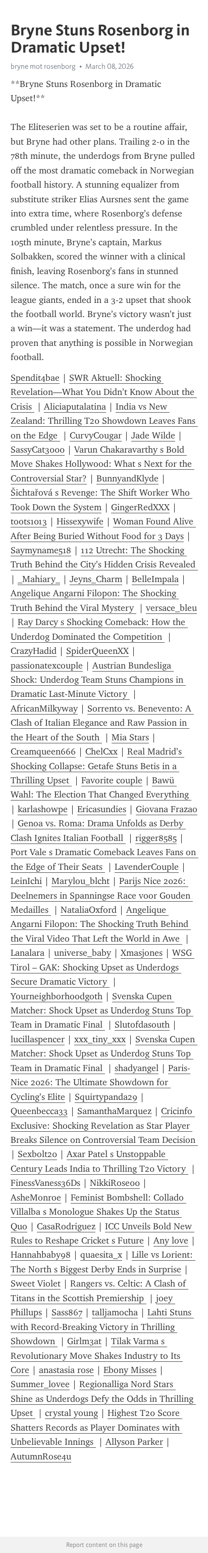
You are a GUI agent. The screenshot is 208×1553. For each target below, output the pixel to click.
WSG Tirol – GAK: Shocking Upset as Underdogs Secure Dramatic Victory (102, 967)
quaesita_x (101, 1254)
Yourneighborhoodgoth (56, 996)
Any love (170, 1240)
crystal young (71, 1412)
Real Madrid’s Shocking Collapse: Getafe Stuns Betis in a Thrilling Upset (97, 766)
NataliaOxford (89, 909)
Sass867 (66, 1312)
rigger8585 (156, 838)
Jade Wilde (153, 435)
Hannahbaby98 (41, 1254)
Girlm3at (84, 1341)
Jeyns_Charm (96, 579)
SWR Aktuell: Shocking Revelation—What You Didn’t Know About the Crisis (104, 392)
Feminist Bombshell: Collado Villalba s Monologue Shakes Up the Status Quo (98, 1212)
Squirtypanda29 (106, 1096)
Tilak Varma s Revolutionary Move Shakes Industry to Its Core (97, 1355)
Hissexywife (80, 521)
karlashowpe (43, 809)
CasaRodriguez (66, 1226)
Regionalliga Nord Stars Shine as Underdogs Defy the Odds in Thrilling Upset (103, 1398)
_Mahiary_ (39, 579)
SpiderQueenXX (97, 650)
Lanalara (27, 952)
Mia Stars (130, 737)
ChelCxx (101, 751)
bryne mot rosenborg (43, 66)
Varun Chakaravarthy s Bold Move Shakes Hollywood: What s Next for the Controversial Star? (102, 464)
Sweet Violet (36, 1283)
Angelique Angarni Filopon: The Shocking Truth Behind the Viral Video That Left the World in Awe (101, 924)
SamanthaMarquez (114, 1111)
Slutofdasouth (142, 1024)
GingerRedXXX (140, 507)
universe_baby (82, 952)
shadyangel (137, 1068)
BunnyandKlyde (127, 478)
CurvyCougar (96, 435)
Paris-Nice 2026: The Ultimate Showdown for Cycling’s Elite (100, 1082)
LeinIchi (26, 880)
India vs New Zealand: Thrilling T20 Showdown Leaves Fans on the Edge (104, 421)
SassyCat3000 (38, 449)
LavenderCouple (147, 866)
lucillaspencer (38, 1039)
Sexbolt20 (37, 1154)
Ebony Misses (130, 1369)
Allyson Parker (134, 1441)
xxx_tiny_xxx (100, 1039)
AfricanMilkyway (44, 708)
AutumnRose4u (41, 1456)
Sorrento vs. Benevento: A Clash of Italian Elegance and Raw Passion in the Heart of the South (102, 723)
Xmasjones (142, 952)
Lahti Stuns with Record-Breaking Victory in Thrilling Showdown (102, 1327)
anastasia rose (66, 1369)
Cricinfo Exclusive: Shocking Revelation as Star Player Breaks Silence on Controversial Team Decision (104, 1125)
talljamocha (115, 1312)
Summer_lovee (40, 1384)
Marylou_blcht (80, 880)
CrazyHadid (34, 650)
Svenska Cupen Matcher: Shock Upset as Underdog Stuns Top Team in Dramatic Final (102, 1011)
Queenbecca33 (39, 1111)
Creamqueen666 (43, 751)
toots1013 (29, 521)
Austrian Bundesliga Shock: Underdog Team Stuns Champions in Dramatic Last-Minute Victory (98, 680)
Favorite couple (111, 780)
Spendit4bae (35, 377)
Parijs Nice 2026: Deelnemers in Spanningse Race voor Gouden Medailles (102, 895)
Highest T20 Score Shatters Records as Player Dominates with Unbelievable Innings (96, 1427)
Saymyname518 (41, 550)
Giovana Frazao (166, 809)
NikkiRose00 (115, 1182)
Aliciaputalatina (75, 406)
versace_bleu (171, 607)
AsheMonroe (36, 1197)
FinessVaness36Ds (45, 1182)
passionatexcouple (47, 665)
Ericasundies (101, 809)
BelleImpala (155, 579)
